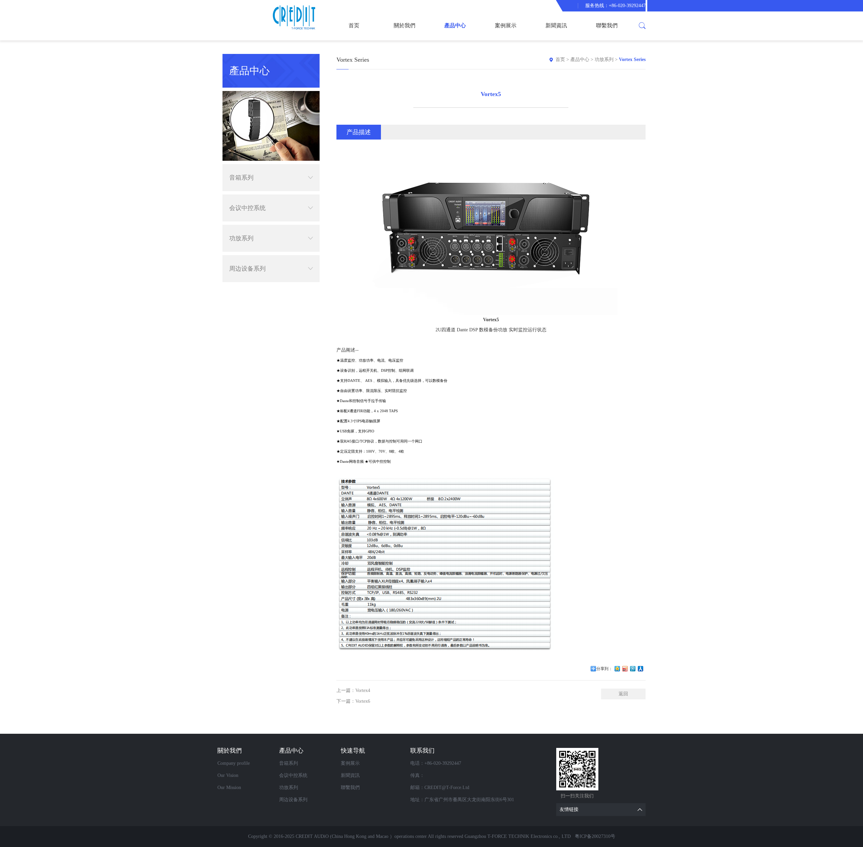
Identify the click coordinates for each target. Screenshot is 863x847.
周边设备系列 (247, 268)
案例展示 (505, 25)
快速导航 (353, 750)
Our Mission (229, 787)
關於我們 (404, 25)
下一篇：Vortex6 (353, 701)
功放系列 (241, 238)
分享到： (604, 668)
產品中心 (455, 25)
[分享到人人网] (641, 668)
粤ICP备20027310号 (595, 836)
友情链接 (569, 809)
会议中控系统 (247, 208)
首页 (354, 25)
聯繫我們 (607, 25)
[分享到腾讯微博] (633, 668)
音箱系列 (241, 177)
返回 (623, 693)
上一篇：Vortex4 (353, 690)
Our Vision (227, 775)
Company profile (233, 763)
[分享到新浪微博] (625, 668)
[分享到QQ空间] (617, 668)
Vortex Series (632, 59)
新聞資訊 (556, 25)
